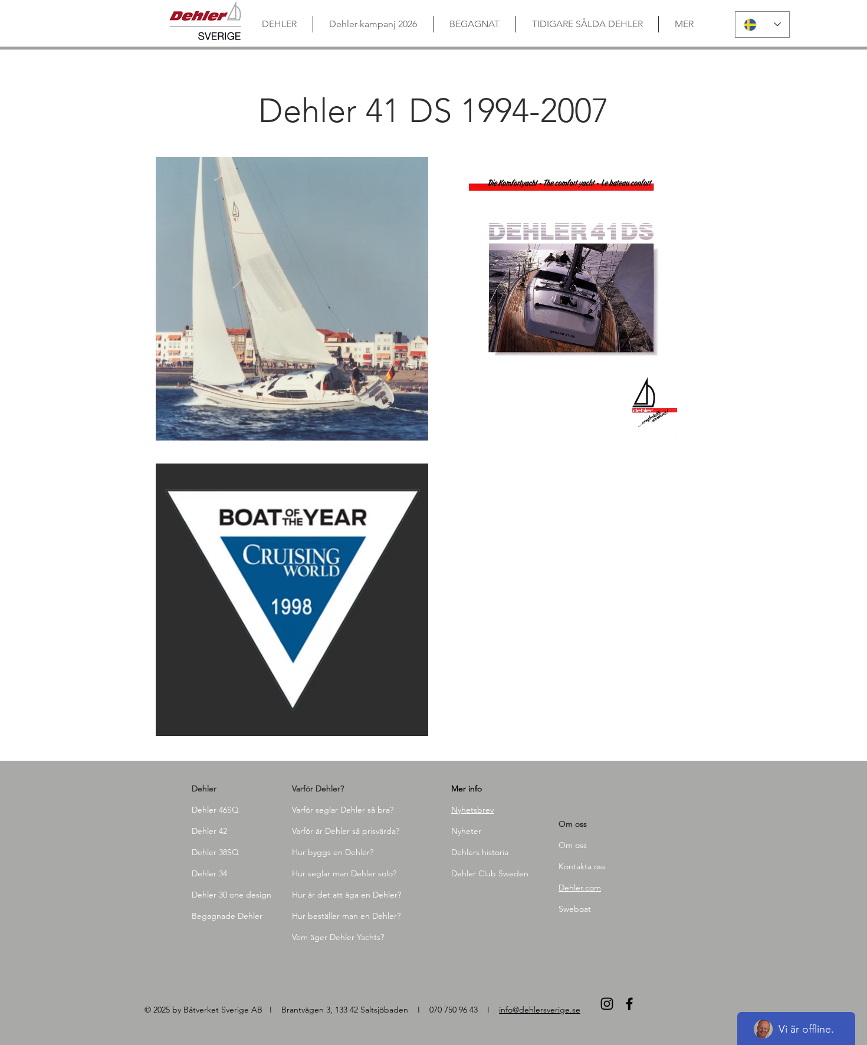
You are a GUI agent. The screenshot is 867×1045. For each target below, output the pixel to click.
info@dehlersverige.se (539, 1009)
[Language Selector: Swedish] (762, 24)
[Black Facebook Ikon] (629, 1003)
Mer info (466, 788)
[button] (292, 298)
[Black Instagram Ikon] (607, 1003)
